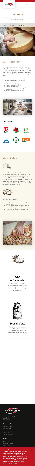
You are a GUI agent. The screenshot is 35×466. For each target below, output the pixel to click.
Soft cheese (6, 445)
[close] (31, 450)
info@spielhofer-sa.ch (8, 434)
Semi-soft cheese (8, 443)
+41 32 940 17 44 (7, 432)
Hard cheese (6, 441)
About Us (12, 25)
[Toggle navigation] (31, 4)
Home (4, 25)
